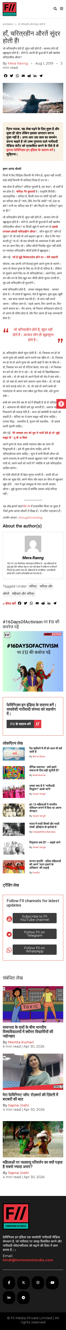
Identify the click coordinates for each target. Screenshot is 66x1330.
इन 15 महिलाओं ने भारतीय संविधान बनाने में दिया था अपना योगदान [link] (45, 808)
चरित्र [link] (33, 586)
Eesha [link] (36, 872)
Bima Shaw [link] (39, 756)
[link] (61, 404)
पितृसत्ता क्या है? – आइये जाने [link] (45, 842)
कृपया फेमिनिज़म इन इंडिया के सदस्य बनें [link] (29, 150)
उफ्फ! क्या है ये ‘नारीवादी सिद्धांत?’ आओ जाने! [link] (42, 787)
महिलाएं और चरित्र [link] (23, 594)
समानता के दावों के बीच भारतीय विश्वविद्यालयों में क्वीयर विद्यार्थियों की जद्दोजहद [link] (28, 1031)
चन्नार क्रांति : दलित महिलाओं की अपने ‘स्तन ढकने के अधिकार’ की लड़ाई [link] (45, 864)
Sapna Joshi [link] (18, 1105)
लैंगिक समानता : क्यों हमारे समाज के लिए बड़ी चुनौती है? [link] (44, 768)
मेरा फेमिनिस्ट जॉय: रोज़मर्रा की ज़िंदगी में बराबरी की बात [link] (30, 1096)
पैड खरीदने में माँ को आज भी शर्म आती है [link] (45, 750)
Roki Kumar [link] (39, 775)
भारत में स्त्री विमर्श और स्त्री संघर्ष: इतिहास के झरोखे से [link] (44, 825)
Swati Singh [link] (39, 793)
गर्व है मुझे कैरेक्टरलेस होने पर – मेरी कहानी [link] (35, 257)
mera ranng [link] (18, 63)
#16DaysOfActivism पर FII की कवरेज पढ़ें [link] (31, 624)
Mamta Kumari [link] (21, 1042)
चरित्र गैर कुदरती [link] (25, 191)
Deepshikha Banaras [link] (44, 831)
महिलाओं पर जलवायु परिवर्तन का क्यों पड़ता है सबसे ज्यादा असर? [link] (33, 1164)
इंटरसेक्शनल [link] (8, 24)
